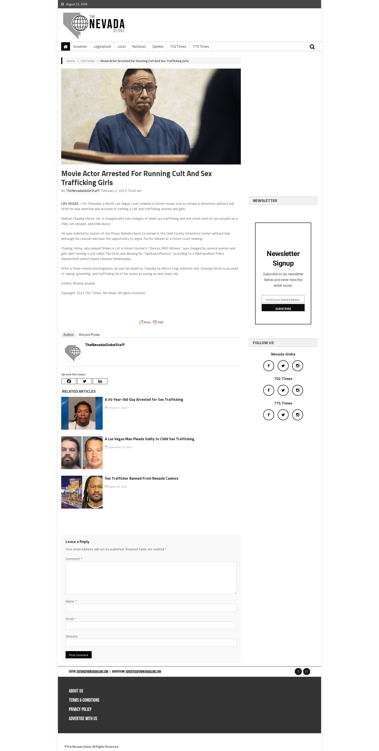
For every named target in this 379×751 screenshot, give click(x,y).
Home (71, 60)
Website (72, 636)
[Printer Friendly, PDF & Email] (151, 322)
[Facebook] (69, 381)
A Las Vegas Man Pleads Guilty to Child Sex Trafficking (149, 439)
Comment (74, 558)
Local (122, 46)
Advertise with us (83, 719)
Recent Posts (89, 335)
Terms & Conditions (84, 700)
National (139, 46)
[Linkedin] (100, 381)
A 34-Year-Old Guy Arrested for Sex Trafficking (144, 399)
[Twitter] (84, 381)
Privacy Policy (80, 709)
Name (71, 601)
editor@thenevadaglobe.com (92, 672)
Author (68, 335)
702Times (178, 46)
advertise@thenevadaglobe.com (143, 672)
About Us (76, 691)
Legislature (102, 46)
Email (71, 618)
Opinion (157, 46)
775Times (201, 46)
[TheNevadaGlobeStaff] (72, 352)
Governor (80, 46)
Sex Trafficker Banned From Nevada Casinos (141, 478)
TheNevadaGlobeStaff (82, 190)
